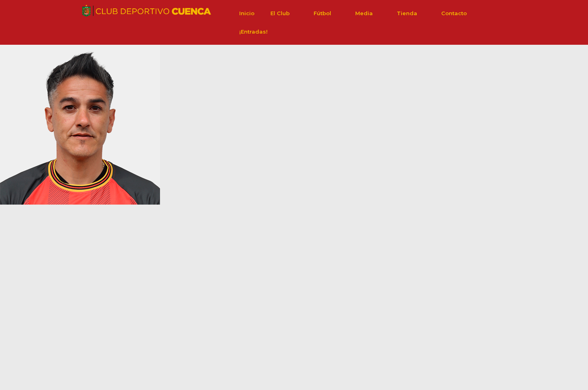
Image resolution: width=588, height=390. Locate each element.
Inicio (246, 13)
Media (364, 13)
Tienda (407, 13)
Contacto (454, 13)
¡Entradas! (253, 31)
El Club (280, 13)
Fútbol (322, 13)
